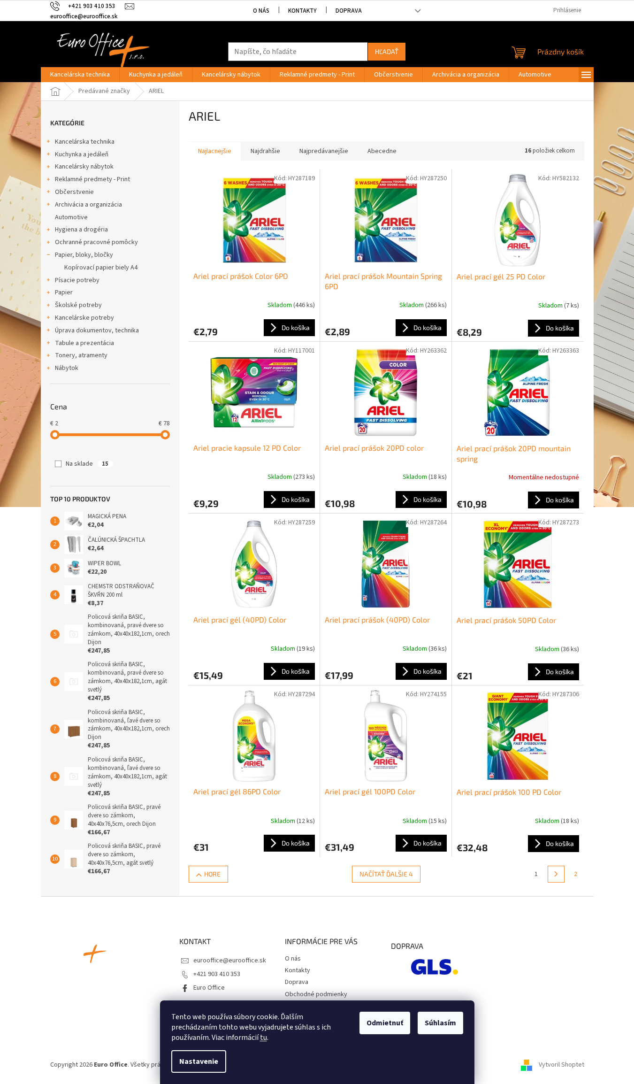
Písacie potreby (77, 280)
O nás (261, 11)
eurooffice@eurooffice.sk (229, 960)
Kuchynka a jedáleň (81, 154)
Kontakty (302, 11)
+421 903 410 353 (216, 974)
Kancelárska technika (85, 141)
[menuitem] (80, 74)
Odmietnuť (385, 1023)
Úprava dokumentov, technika (97, 330)
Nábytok (66, 368)
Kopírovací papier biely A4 (100, 267)
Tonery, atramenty (81, 355)
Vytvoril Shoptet (561, 1064)
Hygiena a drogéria (81, 229)
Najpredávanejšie (323, 151)
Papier (64, 292)
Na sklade (87, 464)
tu (263, 1037)
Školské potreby (78, 305)
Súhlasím (440, 1023)
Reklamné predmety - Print (92, 179)
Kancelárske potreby (84, 318)
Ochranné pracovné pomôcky (96, 242)
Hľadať (386, 51)
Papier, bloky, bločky (84, 255)
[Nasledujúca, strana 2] (556, 874)
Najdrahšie (265, 151)
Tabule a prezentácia (84, 343)
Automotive (71, 217)
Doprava (349, 11)
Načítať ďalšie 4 (386, 874)
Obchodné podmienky (316, 994)
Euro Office (209, 987)
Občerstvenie (74, 192)
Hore (212, 874)
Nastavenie (198, 1061)
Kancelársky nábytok (84, 166)
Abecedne (382, 151)
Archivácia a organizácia (88, 204)
